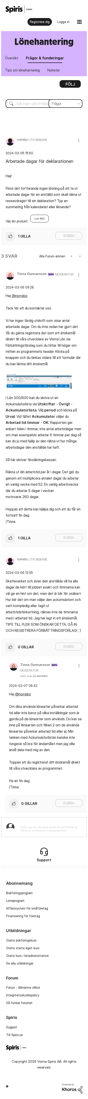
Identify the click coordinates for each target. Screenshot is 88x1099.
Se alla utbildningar (19, 963)
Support (11, 1027)
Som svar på (34, 676)
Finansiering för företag (23, 916)
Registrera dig (40, 22)
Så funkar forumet (19, 1003)
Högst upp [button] (7, 1086)
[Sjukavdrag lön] (72, 256)
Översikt (11, 58)
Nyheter (53, 70)
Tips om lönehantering (22, 70)
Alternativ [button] (70, 85)
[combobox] (44, 103)
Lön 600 (39, 218)
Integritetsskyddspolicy (22, 995)
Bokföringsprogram (19, 893)
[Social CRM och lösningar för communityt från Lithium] (72, 1088)
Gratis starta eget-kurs (22, 948)
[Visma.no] (19, 9)
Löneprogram (15, 901)
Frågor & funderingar (45, 58)
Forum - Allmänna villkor (23, 987)
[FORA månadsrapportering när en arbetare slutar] (79, 256)
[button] (78, 140)
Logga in (63, 22)
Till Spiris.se (14, 1035)
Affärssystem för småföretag (27, 908)
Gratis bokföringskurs (21, 940)
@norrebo (20, 295)
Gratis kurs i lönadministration (27, 956)
